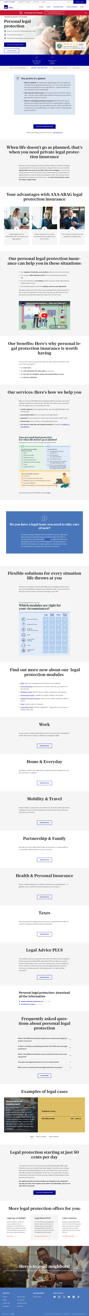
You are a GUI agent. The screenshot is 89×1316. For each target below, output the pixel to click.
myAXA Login (6, 1303)
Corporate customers (24, 2)
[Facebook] (54, 1296)
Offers (41, 7)
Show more (44, 1076)
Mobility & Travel (26, 692)
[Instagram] (59, 1296)
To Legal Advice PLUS (41, 1236)
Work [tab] (32, 1136)
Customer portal (58, 7)
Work (22, 683)
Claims (48, 7)
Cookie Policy (67, 1314)
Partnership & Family (27, 695)
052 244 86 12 (57, 132)
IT (10, 1314)
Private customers (9, 2)
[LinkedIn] (74, 1296)
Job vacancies (21, 1300)
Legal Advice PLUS (27, 707)
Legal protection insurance (17, 68)
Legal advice (76, 68)
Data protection (57, 1314)
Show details (44, 746)
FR (7, 1314)
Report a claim (21, 1297)
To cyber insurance (68, 1236)
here (48, 493)
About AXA (36, 2)
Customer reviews (22, 1303)
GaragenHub (6, 1306)
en (68, 2)
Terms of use (48, 1314)
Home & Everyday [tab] (54, 1136)
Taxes (22, 704)
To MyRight (10, 1236)
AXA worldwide (37, 1297)
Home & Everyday (26, 687)
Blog (81, 7)
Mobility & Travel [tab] (41, 1136)
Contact (5, 1297)
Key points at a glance (31, 1004)
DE (4, 1314)
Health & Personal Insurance (30, 698)
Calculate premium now (44, 126)
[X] (64, 1296)
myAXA (43, 2)
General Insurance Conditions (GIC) (36, 1001)
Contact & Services (71, 7)
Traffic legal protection (59, 68)
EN (13, 1314)
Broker (4, 1300)
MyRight (47, 539)
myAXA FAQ (20, 1306)
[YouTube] (69, 1296)
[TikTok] (78, 1296)
